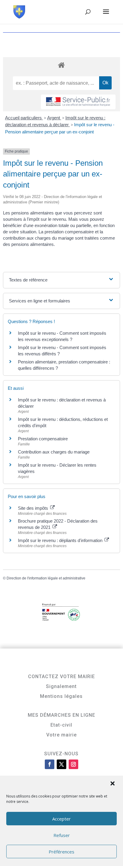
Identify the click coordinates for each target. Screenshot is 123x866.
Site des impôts (33, 508)
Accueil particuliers (24, 117)
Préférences (61, 852)
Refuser (61, 835)
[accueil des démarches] (61, 64)
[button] (113, 784)
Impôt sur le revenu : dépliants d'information (61, 540)
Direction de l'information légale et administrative (46, 578)
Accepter (61, 819)
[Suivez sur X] (61, 764)
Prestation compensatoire (43, 438)
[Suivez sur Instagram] (73, 764)
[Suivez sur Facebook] (49, 764)
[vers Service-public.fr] (78, 102)
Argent (54, 117)
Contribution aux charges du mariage (54, 451)
